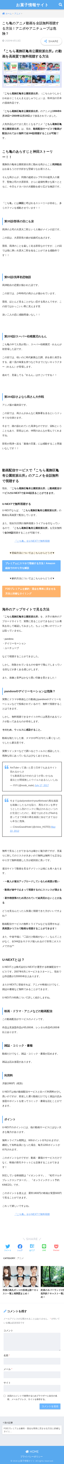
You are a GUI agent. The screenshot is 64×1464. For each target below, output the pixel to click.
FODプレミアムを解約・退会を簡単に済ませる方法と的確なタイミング (30, 591)
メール (8, 1369)
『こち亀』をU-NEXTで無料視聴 (32, 541)
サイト (7, 1382)
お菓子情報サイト (32, 4)
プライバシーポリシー (31, 1456)
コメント (8, 1330)
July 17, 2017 (42, 785)
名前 (7, 1355)
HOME (34, 1451)
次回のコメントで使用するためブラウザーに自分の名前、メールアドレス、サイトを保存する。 (32, 1397)
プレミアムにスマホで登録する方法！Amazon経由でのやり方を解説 (30, 565)
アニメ (20, 1258)
